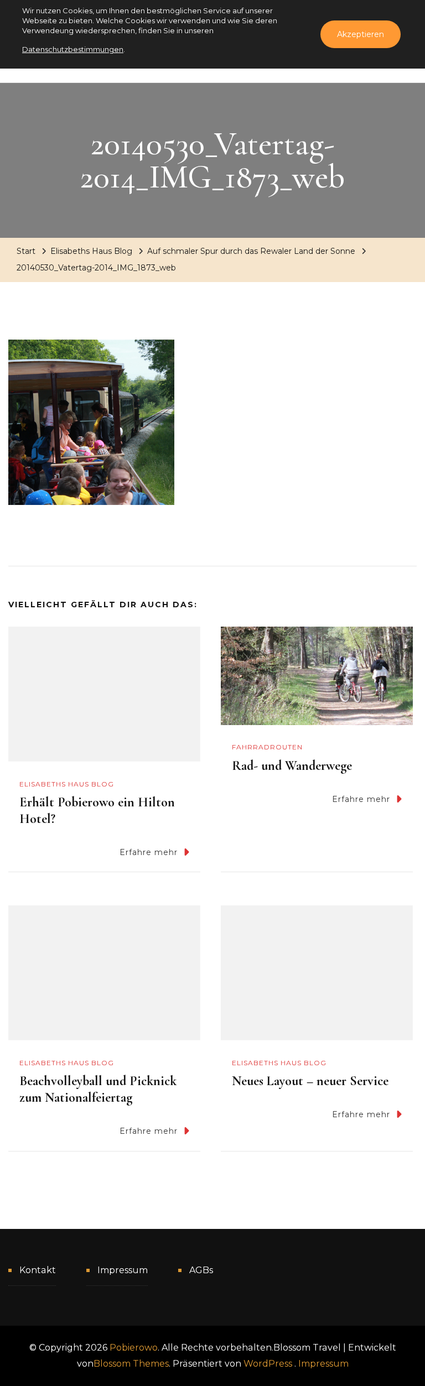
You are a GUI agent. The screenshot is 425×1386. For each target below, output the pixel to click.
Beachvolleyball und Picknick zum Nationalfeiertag (98, 1089)
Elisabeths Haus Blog (91, 251)
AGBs (201, 1270)
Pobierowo (134, 1347)
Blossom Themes (131, 1363)
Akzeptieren (360, 34)
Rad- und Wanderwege (292, 766)
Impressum (122, 1270)
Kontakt (37, 1270)
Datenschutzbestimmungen (72, 49)
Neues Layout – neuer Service (310, 1081)
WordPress (267, 1363)
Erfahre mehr (149, 852)
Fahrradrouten (267, 747)
